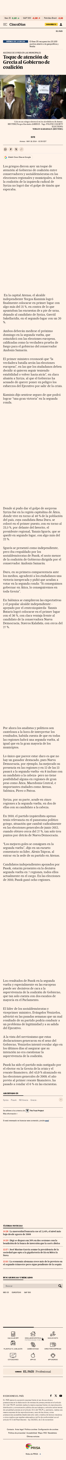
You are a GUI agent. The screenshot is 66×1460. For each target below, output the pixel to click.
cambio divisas (33, 1349)
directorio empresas (53, 1349)
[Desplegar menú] (5, 24)
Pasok (14, 1100)
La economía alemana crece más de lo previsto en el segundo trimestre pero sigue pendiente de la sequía (32, 1263)
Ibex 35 (8, 18)
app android (53, 1359)
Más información (9, 1114)
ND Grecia (23, 1100)
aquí (47, 1120)
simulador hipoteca (33, 1338)
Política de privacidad (16, 1433)
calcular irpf (13, 1338)
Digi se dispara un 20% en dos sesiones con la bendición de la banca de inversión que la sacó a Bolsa (31, 1242)
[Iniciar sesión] (61, 24)
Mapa (40, 1433)
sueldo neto (53, 1338)
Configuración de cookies (48, 1429)
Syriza (5, 1100)
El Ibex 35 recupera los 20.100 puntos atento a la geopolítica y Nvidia (44, 44)
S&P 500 (27, 18)
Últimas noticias (13, 1226)
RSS (45, 1433)
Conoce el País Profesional (33, 1371)
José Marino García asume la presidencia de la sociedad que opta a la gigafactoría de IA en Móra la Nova (31, 1252)
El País (59, 31)
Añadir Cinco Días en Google (19, 157)
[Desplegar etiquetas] (61, 1100)
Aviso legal (19, 1429)
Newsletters (52, 1433)
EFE (33, 137)
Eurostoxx (16, 1292)
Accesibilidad (31, 1433)
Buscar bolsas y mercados (18, 1277)
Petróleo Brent (50, 18)
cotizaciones (13, 1359)
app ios (33, 1359)
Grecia (33, 1100)
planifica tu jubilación (13, 1349)
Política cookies (31, 1429)
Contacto (10, 1429)
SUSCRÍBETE (51, 24)
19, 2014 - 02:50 (36, 141)
